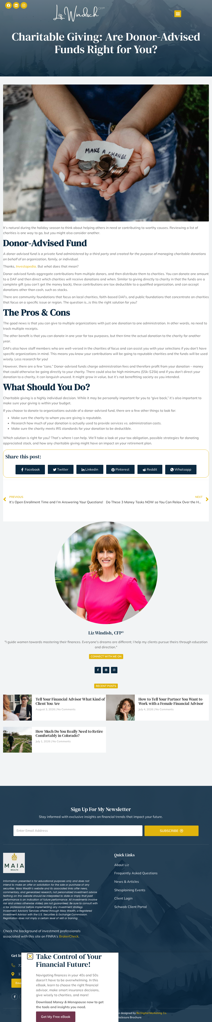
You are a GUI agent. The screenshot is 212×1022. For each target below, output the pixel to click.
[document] (106, 511)
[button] (30, 956)
